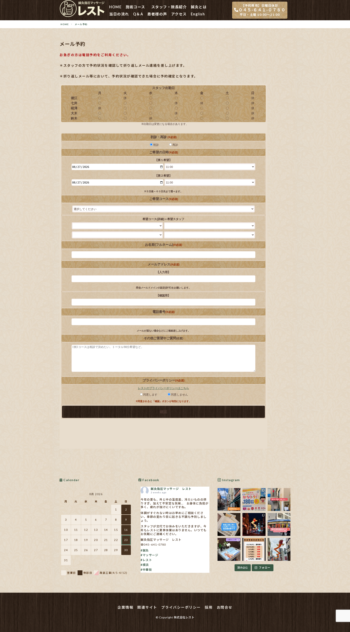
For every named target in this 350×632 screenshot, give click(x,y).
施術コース (135, 7)
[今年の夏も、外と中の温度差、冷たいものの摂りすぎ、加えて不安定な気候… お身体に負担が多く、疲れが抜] (229, 499)
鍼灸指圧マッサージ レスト (171, 488)
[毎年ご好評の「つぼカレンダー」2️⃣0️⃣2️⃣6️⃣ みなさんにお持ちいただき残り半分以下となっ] (229, 549)
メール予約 (81, 24)
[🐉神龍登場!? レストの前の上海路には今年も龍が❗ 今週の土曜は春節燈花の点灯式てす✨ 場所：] (279, 549)
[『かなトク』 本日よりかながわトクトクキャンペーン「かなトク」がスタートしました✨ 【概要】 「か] (253, 499)
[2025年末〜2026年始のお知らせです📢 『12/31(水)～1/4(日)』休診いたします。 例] (253, 549)
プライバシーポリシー (181, 607)
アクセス (179, 14)
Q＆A (138, 14)
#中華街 (146, 569)
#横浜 (145, 565)
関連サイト (147, 607)
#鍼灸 (145, 550)
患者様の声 (157, 14)
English (198, 14)
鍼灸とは (199, 7)
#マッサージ (149, 555)
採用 (209, 607)
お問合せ (225, 607)
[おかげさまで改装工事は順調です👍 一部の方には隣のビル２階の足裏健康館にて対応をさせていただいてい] (279, 499)
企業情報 (125, 607)
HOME (115, 7)
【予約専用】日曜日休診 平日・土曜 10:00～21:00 (261, 10)
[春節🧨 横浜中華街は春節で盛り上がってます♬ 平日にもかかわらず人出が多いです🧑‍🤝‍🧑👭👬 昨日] (279, 524)
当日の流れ (119, 14)
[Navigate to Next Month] (128, 494)
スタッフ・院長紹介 (169, 7)
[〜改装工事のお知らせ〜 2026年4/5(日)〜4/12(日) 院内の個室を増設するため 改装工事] (229, 524)
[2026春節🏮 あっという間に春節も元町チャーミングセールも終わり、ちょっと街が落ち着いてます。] (253, 524)
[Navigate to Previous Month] (63, 494)
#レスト (146, 560)
